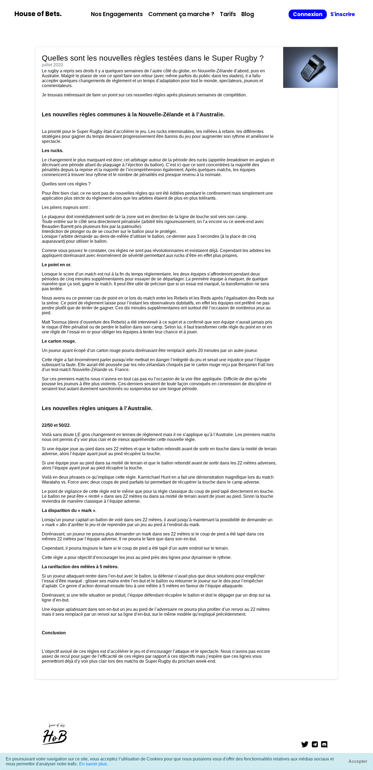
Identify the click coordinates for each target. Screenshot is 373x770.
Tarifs (228, 14)
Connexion (307, 14)
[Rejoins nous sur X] (306, 744)
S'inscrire (342, 14)
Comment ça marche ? (181, 14)
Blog (247, 14)
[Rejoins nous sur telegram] (316, 744)
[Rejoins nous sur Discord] (326, 744)
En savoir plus (93, 764)
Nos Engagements (117, 14)
